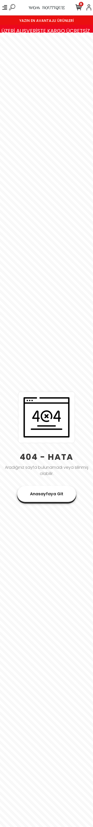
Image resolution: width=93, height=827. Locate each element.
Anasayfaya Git (46, 494)
